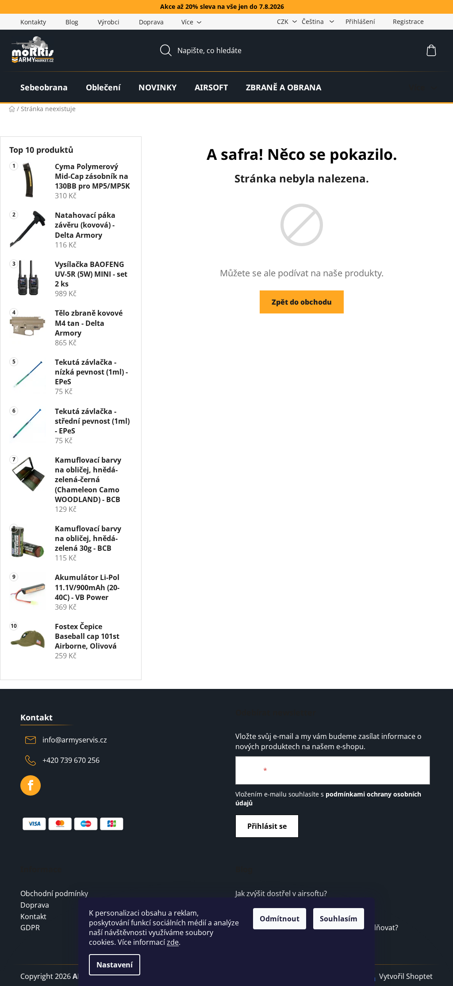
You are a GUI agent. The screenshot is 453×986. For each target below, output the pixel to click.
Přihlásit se (267, 826)
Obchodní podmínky (54, 894)
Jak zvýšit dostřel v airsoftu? (281, 894)
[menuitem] (44, 87)
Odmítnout (279, 919)
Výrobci (108, 22)
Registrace (408, 21)
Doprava (151, 22)
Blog (71, 22)
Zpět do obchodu (302, 302)
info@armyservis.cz (74, 740)
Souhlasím (338, 919)
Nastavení (114, 965)
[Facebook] (30, 785)
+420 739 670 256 (71, 760)
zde (173, 942)
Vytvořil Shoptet (406, 976)
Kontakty (33, 22)
